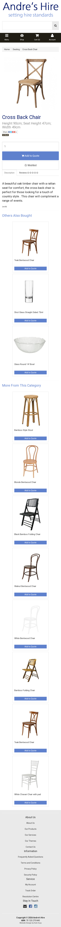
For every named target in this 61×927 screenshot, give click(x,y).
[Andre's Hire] (30, 9)
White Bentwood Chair (24, 638)
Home (7, 49)
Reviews (23, 173)
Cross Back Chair (29, 49)
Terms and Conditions (30, 863)
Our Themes (30, 841)
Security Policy (30, 875)
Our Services (30, 835)
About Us (30, 823)
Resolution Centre (31, 896)
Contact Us (30, 847)
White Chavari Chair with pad (27, 794)
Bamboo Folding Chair (24, 690)
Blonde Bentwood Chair (25, 482)
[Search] (55, 25)
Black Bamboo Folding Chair (27, 534)
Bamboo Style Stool (23, 430)
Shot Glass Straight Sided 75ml (28, 312)
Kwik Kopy (38, 923)
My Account (30, 884)
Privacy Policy (30, 869)
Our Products (30, 829)
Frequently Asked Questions (30, 857)
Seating (16, 49)
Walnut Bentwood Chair (25, 586)
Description (9, 173)
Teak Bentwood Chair (24, 260)
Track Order (30, 890)
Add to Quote (31, 155)
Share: (5, 132)
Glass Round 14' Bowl (24, 364)
